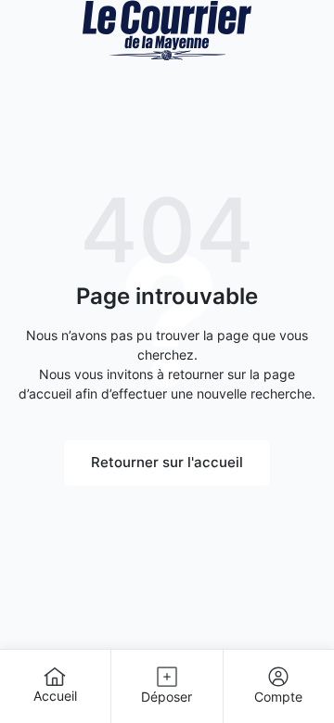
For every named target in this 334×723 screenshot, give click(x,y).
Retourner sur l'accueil (167, 462)
